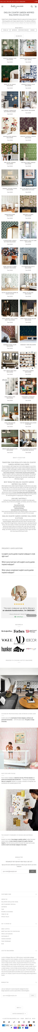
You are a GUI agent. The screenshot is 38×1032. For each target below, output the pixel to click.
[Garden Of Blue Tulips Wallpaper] (28, 73)
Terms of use (4, 914)
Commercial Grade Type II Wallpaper (19, 510)
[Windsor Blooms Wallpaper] (9, 203)
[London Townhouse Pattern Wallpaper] (9, 99)
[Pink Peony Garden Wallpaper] (9, 151)
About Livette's (5, 929)
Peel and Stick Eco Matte (19, 506)
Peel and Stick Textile (19, 505)
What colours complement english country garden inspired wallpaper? (18, 571)
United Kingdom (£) (18, 1013)
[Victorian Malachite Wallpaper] (28, 256)
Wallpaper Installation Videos (9, 902)
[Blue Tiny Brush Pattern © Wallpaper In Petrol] (28, 177)
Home (22, 1018)
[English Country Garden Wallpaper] (28, 125)
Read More (18, 27)
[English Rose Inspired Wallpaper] (9, 125)
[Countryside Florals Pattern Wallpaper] (9, 229)
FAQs (2, 909)
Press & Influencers (7, 933)
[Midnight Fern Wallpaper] (28, 334)
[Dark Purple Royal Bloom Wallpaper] (28, 308)
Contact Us (4, 899)
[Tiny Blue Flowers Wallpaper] (28, 360)
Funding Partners (6, 938)
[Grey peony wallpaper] (28, 99)
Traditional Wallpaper (19, 508)
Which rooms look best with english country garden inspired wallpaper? (18, 563)
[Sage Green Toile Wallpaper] (9, 386)
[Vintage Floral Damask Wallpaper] (28, 151)
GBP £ (18, 1007)
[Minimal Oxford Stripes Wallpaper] (9, 177)
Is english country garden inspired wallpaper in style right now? (18, 555)
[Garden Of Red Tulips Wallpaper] (9, 334)
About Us (28, 1018)
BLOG (2, 943)
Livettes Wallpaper (10, 1018)
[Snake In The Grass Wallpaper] (9, 73)
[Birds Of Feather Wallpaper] (28, 282)
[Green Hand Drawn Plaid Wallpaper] (9, 438)
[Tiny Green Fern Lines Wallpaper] (9, 360)
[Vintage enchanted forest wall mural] (28, 47)
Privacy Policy (5, 916)
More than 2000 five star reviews (10, 931)
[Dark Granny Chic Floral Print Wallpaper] (9, 308)
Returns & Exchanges (7, 911)
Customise (4, 906)
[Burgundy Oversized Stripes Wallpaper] (28, 386)
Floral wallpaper (31, 490)
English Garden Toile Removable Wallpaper (25, 472)
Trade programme (6, 941)
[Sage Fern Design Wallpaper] (9, 412)
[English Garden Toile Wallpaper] (9, 47)
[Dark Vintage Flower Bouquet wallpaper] (9, 256)
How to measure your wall (8, 904)
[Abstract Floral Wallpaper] (28, 203)
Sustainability (5, 936)
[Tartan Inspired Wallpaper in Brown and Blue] (28, 438)
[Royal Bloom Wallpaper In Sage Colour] (9, 282)
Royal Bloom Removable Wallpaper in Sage (26, 492)
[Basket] (31, 6)
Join (32, 871)
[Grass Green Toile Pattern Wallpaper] (28, 229)
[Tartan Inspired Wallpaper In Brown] (28, 412)
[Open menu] (3, 6)
